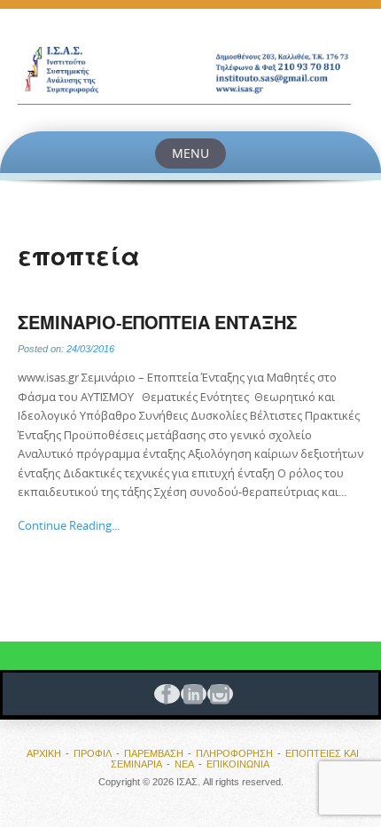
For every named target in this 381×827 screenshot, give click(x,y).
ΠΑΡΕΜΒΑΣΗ (153, 753)
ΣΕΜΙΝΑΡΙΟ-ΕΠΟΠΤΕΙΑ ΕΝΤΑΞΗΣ (157, 323)
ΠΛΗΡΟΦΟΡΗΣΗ (234, 753)
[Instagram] (217, 693)
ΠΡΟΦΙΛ (93, 753)
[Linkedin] (190, 693)
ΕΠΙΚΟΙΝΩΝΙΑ (237, 764)
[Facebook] (164, 693)
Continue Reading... (69, 525)
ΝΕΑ (184, 764)
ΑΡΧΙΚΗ (44, 753)
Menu (190, 153)
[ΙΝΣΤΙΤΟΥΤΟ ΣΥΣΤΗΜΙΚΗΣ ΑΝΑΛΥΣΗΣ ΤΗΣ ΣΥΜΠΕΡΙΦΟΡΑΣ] (190, 70)
